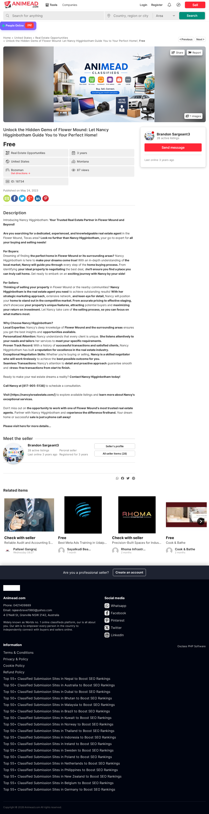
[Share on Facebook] (122, 478)
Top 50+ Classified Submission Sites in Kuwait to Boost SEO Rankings (57, 718)
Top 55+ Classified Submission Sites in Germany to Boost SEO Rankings (59, 789)
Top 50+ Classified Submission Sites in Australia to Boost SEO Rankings (59, 685)
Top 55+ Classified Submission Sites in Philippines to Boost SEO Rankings (60, 770)
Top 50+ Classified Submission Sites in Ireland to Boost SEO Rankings (57, 744)
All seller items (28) (115, 453)
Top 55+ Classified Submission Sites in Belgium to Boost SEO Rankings (58, 783)
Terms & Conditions (18, 652)
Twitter (116, 628)
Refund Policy (13, 672)
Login (143, 5)
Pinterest (118, 620)
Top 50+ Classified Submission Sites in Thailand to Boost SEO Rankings (58, 731)
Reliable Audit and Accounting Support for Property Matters (29, 543)
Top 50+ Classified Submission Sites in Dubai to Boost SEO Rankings (56, 692)
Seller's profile (115, 446)
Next (199, 39)
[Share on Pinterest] (133, 478)
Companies (69, 5)
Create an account (129, 572)
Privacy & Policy (15, 659)
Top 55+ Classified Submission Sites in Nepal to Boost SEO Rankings (56, 679)
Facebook (118, 613)
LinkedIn (117, 635)
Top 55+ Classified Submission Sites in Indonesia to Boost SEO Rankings (59, 737)
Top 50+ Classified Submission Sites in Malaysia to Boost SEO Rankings (59, 705)
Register (156, 5)
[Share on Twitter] (128, 478)
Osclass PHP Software (191, 646)
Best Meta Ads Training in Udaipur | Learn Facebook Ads (83, 543)
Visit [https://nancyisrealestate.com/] (29, 394)
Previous (186, 39)
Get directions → (20, 173)
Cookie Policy (14, 666)
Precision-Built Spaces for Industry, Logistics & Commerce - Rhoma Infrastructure (137, 543)
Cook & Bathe (176, 543)
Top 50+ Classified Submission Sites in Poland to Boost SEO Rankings (57, 757)
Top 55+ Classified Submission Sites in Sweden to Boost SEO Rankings (58, 750)
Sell (195, 5)
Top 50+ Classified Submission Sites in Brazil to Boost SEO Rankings (56, 711)
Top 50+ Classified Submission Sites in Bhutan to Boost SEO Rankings (57, 698)
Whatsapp (118, 606)
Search (192, 16)
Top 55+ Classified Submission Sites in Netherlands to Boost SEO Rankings (61, 763)
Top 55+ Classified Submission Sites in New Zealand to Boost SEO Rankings (62, 776)
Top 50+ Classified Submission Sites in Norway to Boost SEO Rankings (58, 724)
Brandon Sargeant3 (43, 445)
